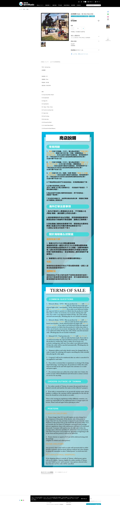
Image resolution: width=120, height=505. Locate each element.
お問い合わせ (68, 502)
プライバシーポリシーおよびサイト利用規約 (55, 504)
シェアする (74, 54)
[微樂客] (26, 3)
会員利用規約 (68, 504)
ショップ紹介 (49, 502)
